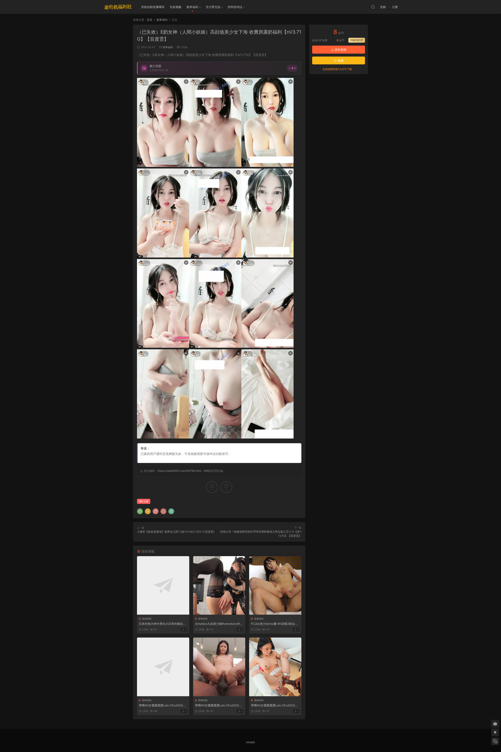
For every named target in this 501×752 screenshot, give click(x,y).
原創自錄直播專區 (153, 7)
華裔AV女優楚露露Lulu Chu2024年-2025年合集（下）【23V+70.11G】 (275, 705)
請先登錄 (340, 49)
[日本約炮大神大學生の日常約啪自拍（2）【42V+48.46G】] (163, 585)
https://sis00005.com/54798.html (179, 470)
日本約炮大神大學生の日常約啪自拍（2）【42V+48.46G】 (162, 624)
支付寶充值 (213, 7)
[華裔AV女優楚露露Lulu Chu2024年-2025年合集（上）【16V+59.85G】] (163, 667)
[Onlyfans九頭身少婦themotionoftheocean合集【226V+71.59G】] (219, 585)
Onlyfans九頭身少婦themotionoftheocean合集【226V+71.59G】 (219, 624)
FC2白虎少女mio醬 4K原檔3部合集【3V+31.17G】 (274, 624)
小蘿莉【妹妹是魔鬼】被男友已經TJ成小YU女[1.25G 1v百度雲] (175, 531)
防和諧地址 (235, 7)
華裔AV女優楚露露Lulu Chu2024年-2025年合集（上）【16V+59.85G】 (163, 705)
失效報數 (175, 7)
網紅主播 (143, 501)
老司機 (118, 7)
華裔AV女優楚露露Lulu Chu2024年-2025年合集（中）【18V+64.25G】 (219, 705)
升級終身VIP (356, 40)
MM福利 (250, 742)
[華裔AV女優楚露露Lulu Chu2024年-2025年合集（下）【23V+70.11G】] (275, 667)
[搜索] (373, 7)
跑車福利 (192, 7)
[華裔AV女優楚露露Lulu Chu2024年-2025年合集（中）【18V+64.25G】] (219, 667)
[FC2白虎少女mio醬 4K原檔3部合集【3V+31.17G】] (275, 585)
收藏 (340, 60)
